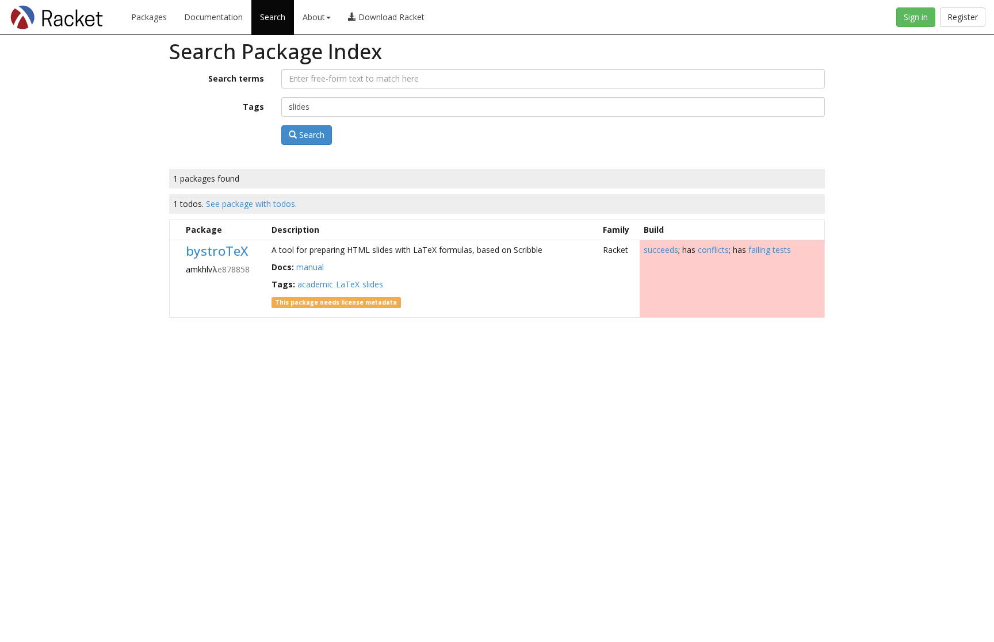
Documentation (213, 16)
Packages (149, 16)
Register (962, 16)
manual (310, 267)
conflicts (713, 249)
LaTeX (348, 284)
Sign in (916, 16)
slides (372, 284)
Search (272, 16)
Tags (253, 106)
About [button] (314, 16)
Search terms (236, 78)
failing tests (769, 249)
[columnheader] (176, 230)
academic (315, 284)
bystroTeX (217, 251)
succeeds (661, 249)
